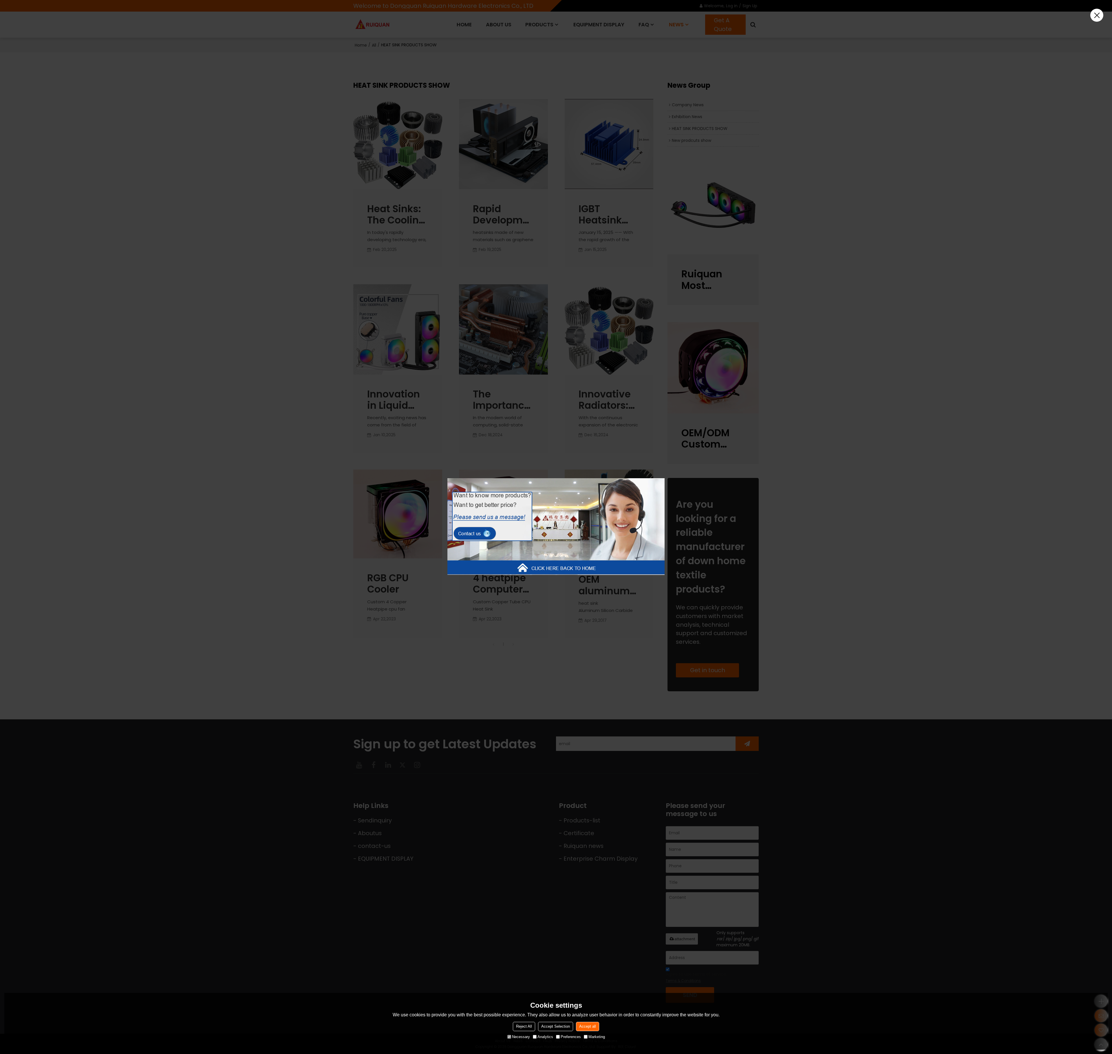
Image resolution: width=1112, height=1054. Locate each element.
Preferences (571, 1037)
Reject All (524, 1026)
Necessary (521, 1037)
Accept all (587, 1026)
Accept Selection (555, 1026)
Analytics (545, 1037)
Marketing (596, 1037)
